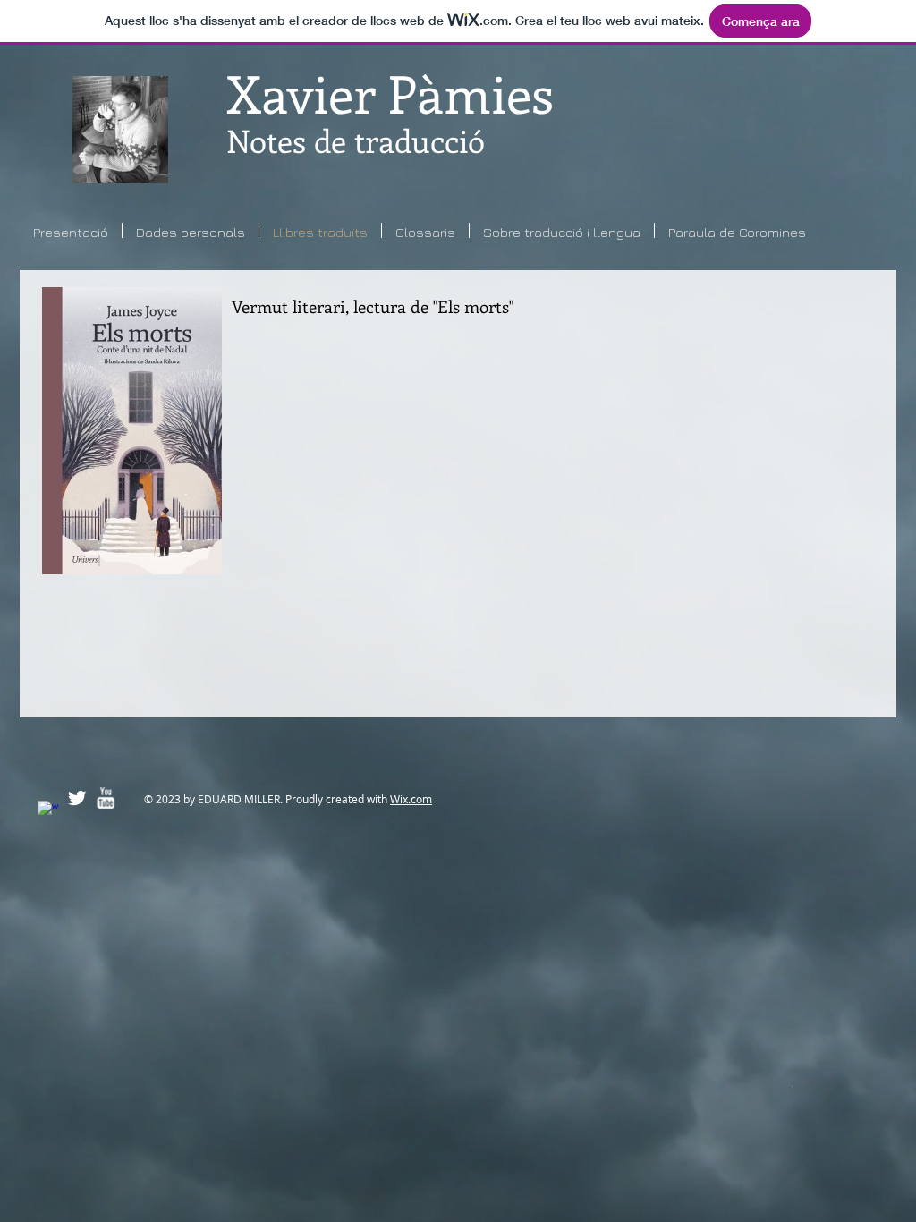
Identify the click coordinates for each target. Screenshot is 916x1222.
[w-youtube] (105, 798)
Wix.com (411, 799)
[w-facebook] (48, 811)
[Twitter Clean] (77, 798)
